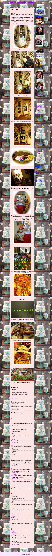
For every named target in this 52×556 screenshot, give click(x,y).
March (38, 141)
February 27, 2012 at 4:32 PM (15, 449)
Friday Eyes (38, 156)
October (38, 133)
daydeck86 (13, 411)
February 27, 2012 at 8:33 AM (15, 403)
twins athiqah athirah (38, 97)
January (38, 161)
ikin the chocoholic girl (38, 111)
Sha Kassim (13, 474)
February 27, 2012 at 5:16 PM (15, 465)
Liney (12, 439)
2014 (37, 128)
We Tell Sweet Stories (21, 3)
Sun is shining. (38, 157)
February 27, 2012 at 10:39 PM (15, 514)
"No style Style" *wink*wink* (39, 153)
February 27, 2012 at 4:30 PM (15, 442)
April (38, 140)
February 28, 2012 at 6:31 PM (15, 532)
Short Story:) (38, 152)
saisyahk (13, 534)
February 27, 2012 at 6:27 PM (15, 485)
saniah (13, 467)
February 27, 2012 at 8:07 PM (15, 499)
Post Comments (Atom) (15, 550)
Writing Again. (38, 158)
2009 (37, 164)
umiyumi (13, 516)
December (38, 131)
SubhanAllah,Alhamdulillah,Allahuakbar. (39, 159)
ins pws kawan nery (38, 109)
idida (36, 108)
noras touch (37, 102)
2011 (37, 162)
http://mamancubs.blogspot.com (39, 94)
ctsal (12, 501)
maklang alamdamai (38, 98)
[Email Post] (19, 384)
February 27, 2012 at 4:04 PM (15, 425)
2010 (37, 163)
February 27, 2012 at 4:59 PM (15, 456)
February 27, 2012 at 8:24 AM (15, 398)
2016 (37, 126)
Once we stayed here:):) (39, 151)
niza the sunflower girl (38, 106)
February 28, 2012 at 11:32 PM (15, 544)
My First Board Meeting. (38, 147)
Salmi (12, 487)
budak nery (37, 107)
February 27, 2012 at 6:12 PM (15, 472)
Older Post (32, 549)
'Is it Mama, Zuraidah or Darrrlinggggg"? (39, 143)
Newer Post (11, 549)
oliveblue (37, 101)
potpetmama (13, 444)
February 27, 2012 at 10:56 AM (15, 409)
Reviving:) (38, 148)
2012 (37, 130)
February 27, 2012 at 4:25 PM (15, 437)
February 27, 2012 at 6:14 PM (15, 478)
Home (22, 549)
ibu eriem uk (37, 104)
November (38, 132)
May (37, 139)
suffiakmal (13, 405)
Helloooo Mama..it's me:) (39, 150)
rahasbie (37, 105)
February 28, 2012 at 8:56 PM (15, 539)
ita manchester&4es (38, 110)
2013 (37, 129)
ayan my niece (37, 103)
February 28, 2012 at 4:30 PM (15, 525)
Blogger (29, 554)
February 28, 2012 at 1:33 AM (15, 519)
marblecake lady (37, 100)
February (38, 142)
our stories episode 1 (38, 114)
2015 (37, 127)
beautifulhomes (37, 99)
